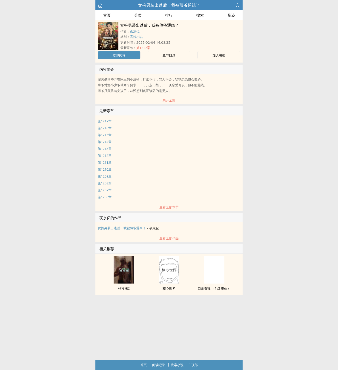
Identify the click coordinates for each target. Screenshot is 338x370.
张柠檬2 (124, 288)
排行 (169, 15)
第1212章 (105, 155)
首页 (107, 15)
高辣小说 (136, 36)
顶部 (194, 365)
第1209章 (105, 176)
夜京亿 (135, 31)
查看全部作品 (169, 238)
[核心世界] (169, 282)
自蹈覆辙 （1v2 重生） (214, 288)
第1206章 (105, 197)
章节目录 (169, 55)
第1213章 (105, 148)
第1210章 (105, 169)
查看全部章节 (169, 207)
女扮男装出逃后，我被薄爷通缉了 (169, 5)
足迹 (231, 15)
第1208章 (105, 183)
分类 (138, 15)
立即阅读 (119, 55)
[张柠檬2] (124, 282)
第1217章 (143, 48)
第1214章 (105, 142)
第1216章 (105, 128)
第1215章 (105, 135)
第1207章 (105, 190)
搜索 (200, 15)
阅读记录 (158, 365)
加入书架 (218, 55)
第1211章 (105, 162)
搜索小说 (177, 365)
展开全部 (169, 100)
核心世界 (169, 288)
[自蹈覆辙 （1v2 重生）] (214, 282)
